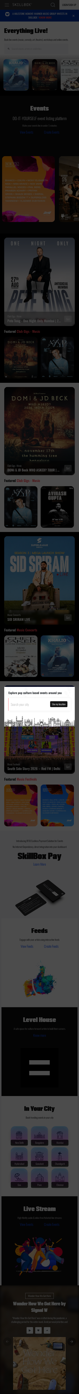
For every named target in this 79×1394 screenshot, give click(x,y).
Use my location (59, 704)
